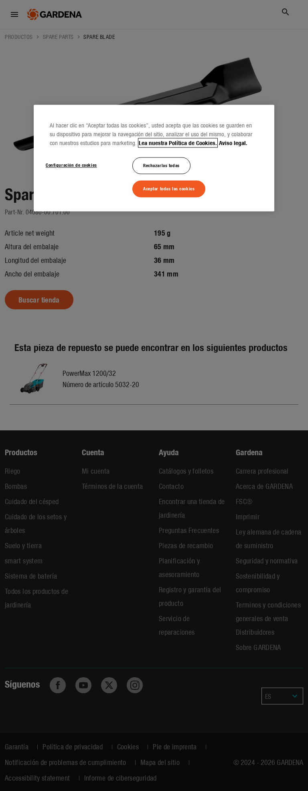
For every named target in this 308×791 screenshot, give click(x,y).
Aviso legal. (233, 143)
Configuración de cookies (71, 165)
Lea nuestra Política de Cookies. (178, 143)
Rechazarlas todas (161, 165)
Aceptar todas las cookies (169, 188)
